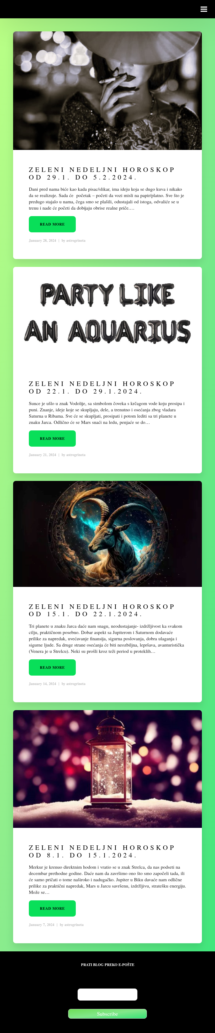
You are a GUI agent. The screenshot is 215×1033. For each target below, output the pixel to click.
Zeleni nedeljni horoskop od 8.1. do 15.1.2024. (102, 851)
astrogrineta (75, 240)
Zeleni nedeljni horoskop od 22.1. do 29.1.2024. (102, 387)
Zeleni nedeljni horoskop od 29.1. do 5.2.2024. (102, 173)
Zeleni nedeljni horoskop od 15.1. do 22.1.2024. (102, 610)
